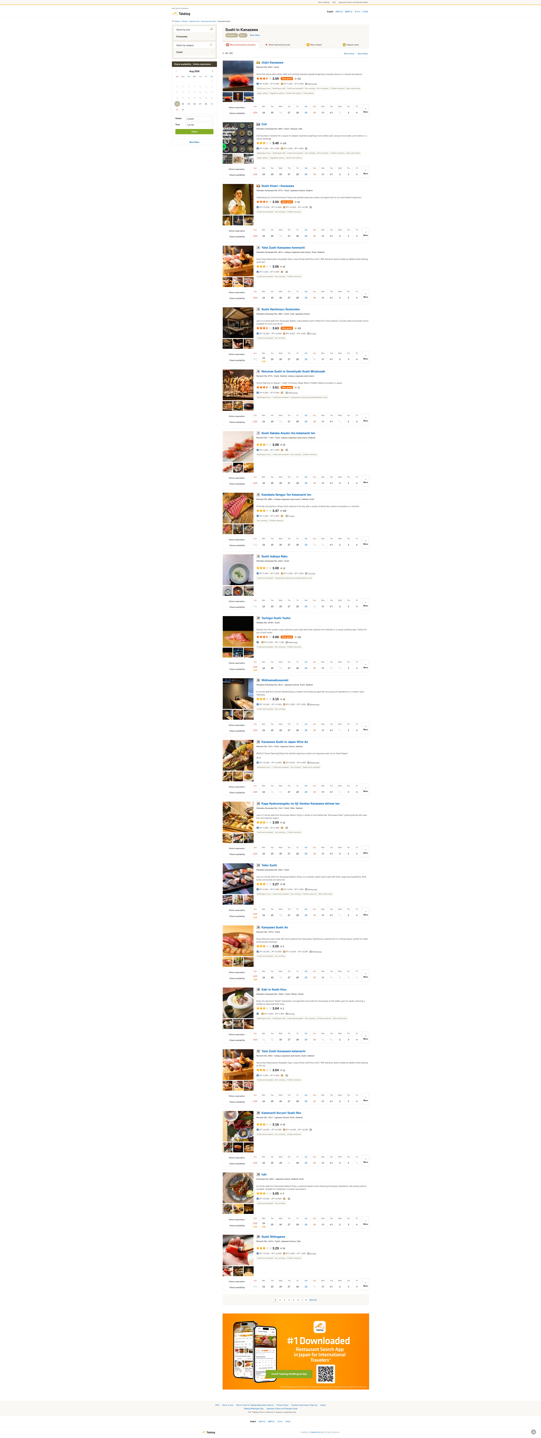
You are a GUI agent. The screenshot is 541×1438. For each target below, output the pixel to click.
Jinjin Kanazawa (272, 62)
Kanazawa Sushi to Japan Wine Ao (284, 742)
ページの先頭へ (533, 1431)
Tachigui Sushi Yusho (276, 618)
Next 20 (313, 1300)
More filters (255, 35)
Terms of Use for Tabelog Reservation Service (255, 1405)
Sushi (242, 35)
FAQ (334, 2)
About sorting (349, 53)
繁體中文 (348, 11)
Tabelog (181, 13)
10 (306, 1300)
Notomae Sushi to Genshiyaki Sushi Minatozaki (293, 371)
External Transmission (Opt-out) (304, 1405)
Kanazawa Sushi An (274, 927)
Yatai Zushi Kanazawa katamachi (283, 1051)
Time (177, 124)
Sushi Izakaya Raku (274, 556)
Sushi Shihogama (273, 1236)
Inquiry (323, 1405)
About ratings (363, 53)
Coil (264, 124)
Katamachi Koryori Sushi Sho (281, 1113)
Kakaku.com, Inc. (317, 1432)
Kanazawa (231, 35)
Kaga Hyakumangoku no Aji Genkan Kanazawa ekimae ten (300, 803)
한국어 (357, 11)
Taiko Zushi (269, 865)
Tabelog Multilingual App (253, 1408)
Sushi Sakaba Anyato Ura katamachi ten (288, 433)
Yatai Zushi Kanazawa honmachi (283, 247)
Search (194, 131)
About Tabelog (324, 2)
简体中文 (339, 11)
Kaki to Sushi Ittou (273, 989)
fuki (264, 1174)
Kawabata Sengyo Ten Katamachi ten (286, 494)
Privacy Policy (282, 1405)
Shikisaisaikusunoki (274, 680)
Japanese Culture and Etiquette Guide (353, 2)
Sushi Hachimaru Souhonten (280, 309)
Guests (178, 118)
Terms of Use (227, 1405)
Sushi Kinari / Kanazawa (277, 186)
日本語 (365, 11)
